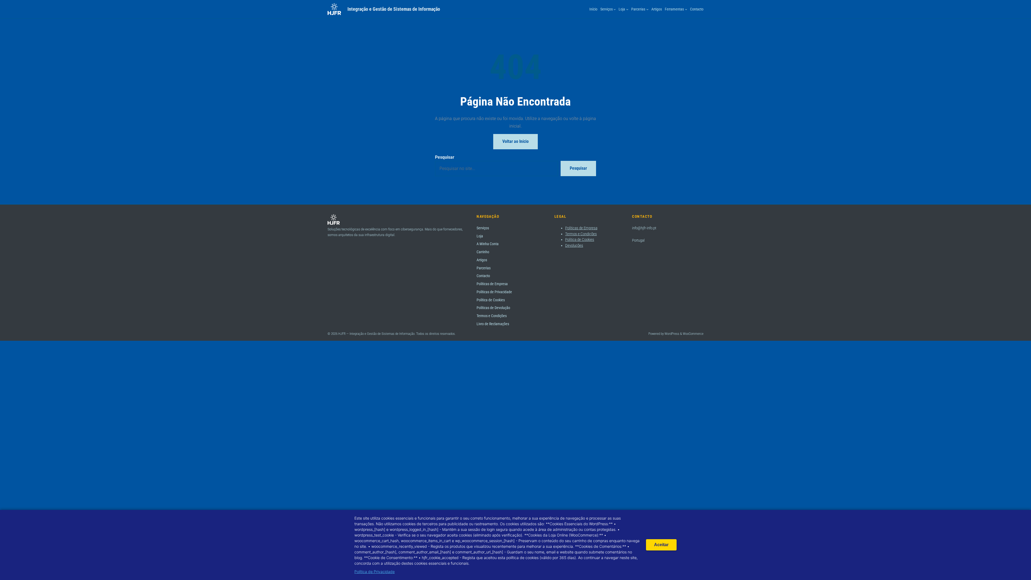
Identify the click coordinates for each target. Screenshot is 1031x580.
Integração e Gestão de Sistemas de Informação (393, 9)
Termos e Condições (581, 234)
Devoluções (574, 245)
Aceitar (661, 544)
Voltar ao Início (515, 141)
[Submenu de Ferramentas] (686, 9)
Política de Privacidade (374, 571)
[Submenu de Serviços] (614, 9)
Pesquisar (444, 157)
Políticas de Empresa (581, 228)
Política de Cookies (579, 239)
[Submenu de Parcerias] (647, 9)
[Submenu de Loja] (627, 9)
